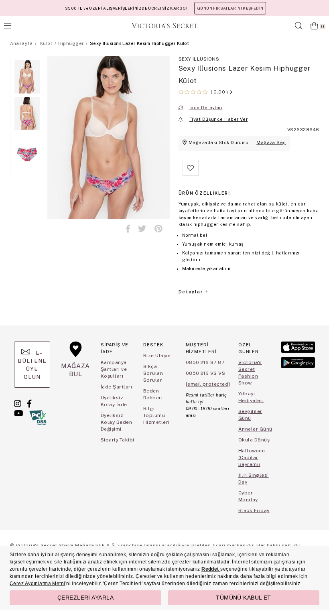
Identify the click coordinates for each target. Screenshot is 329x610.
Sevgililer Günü (250, 415)
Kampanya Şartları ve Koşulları (114, 369)
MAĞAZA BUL (75, 370)
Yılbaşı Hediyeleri (251, 397)
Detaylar (191, 291)
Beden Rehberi (152, 394)
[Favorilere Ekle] (190, 174)
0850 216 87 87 (205, 362)
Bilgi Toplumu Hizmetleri (156, 415)
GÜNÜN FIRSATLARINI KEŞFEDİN (230, 8)
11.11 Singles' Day (253, 478)
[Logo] (164, 25)
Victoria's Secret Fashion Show (250, 373)
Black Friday (254, 510)
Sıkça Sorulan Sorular (153, 373)
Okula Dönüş (254, 440)
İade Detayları (205, 107)
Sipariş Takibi (117, 440)
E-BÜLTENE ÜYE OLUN (32, 365)
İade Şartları (116, 387)
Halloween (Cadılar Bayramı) (251, 457)
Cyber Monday (248, 496)
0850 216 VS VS (205, 373)
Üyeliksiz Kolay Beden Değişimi (116, 422)
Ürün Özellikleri (204, 193)
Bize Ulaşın (157, 355)
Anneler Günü (255, 429)
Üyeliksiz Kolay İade (114, 401)
